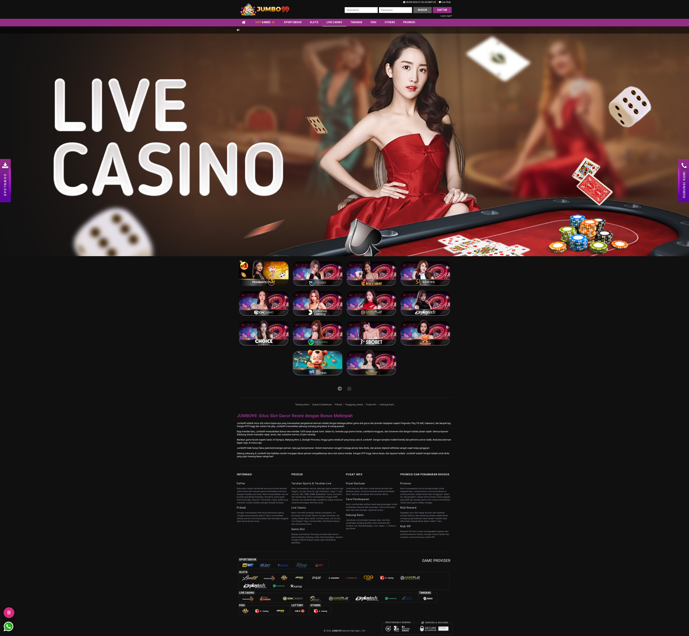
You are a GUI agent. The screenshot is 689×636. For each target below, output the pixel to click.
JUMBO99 (337, 631)
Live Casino (334, 22)
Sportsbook (293, 22)
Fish (373, 22)
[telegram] (340, 388)
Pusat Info (371, 404)
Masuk (422, 9)
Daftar (442, 9)
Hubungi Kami (386, 404)
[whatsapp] (349, 388)
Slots (314, 22)
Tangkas (356, 22)
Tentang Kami (302, 404)
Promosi (409, 22)
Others (390, 22)
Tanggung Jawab (354, 404)
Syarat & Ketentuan (322, 404)
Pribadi (338, 404)
